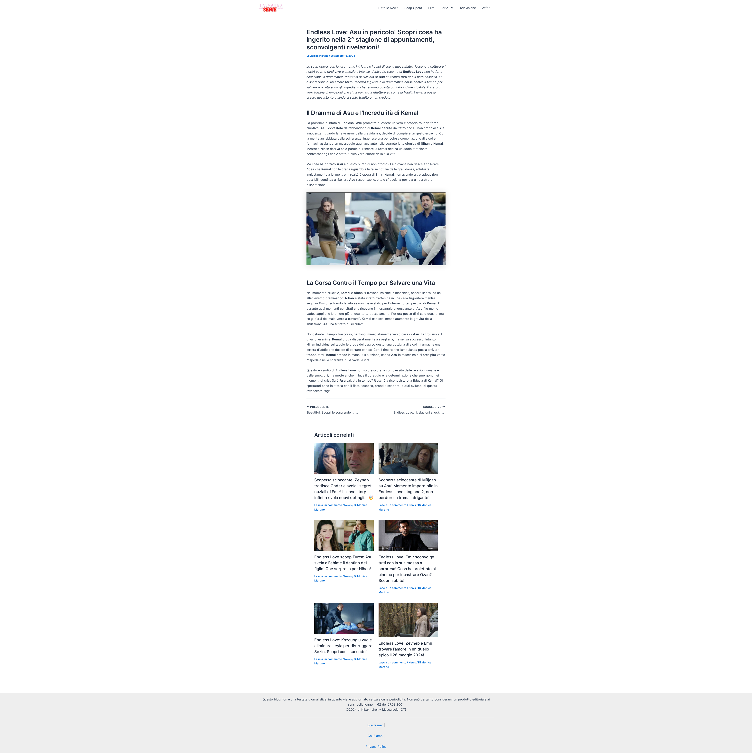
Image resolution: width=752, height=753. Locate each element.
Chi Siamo (375, 736)
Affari (486, 8)
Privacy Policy (376, 746)
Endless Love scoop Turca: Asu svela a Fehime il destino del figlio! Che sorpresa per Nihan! (343, 563)
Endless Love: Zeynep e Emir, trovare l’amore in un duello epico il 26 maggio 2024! (406, 649)
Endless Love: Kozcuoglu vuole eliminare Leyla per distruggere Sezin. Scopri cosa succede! (343, 646)
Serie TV (447, 8)
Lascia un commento (328, 505)
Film (431, 8)
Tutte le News (388, 8)
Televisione (467, 8)
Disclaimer (375, 725)
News (348, 505)
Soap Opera (413, 8)
